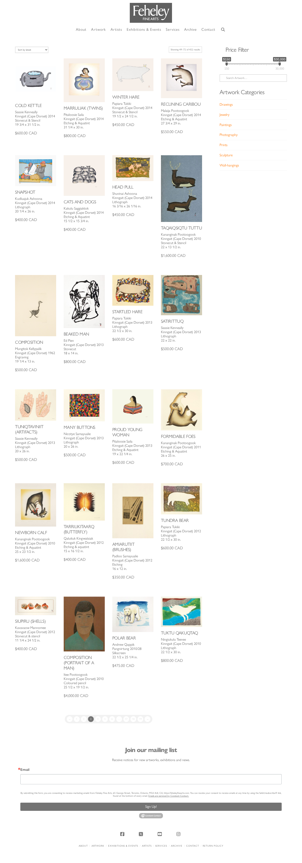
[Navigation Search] (223, 30)
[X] (142, 834)
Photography (229, 135)
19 (140, 719)
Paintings (226, 125)
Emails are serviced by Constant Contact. (168, 795)
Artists (147, 845)
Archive (176, 845)
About (83, 845)
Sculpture (226, 155)
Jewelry (224, 115)
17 (126, 719)
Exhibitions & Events (123, 845)
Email (24, 769)
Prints (223, 145)
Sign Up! (151, 806)
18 (133, 719)
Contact (192, 845)
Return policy (213, 845)
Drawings (226, 104)
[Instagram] (179, 834)
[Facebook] (123, 834)
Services (161, 845)
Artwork (98, 845)
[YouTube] (160, 834)
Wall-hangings (229, 165)
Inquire (35, 79)
